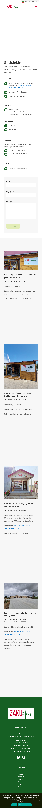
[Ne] (39, 801)
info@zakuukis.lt (21, 92)
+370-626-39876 (21, 96)
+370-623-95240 (21, 150)
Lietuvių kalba (29, 1)
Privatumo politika (25, 805)
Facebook (12, 125)
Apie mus (21, 777)
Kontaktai (21, 787)
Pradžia (21, 774)
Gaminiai (21, 782)
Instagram (12, 129)
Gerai (14, 805)
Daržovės (21, 779)
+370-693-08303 (21, 168)
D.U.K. (21, 784)
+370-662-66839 (19, 619)
